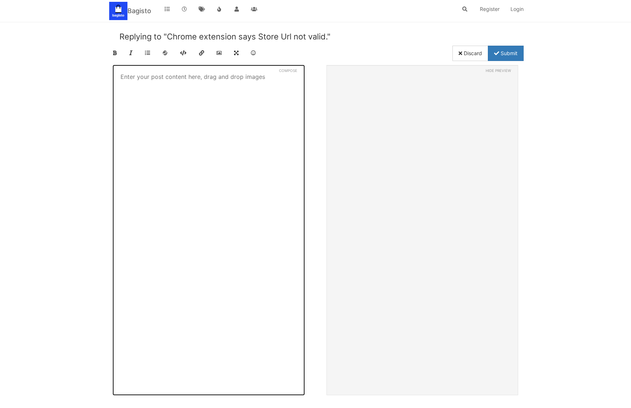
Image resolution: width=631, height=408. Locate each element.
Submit (508, 53)
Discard (472, 53)
